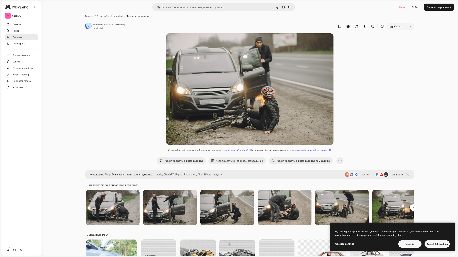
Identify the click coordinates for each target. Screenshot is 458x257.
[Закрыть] (408, 174)
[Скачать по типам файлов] (410, 26)
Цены (402, 7)
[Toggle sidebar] (35, 7)
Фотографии (116, 15)
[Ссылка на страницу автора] (88, 26)
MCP (363, 174)
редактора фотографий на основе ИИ (311, 150)
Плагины (395, 174)
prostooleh (98, 28)
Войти (414, 7)
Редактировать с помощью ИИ (183, 160)
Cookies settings (344, 243)
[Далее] (413, 207)
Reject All (410, 244)
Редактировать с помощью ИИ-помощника (303, 160)
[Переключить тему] (21, 250)
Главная (89, 15)
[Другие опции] (364, 26)
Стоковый (102, 15)
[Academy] (14, 250)
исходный (190, 40)
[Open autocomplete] (157, 7)
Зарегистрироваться (439, 7)
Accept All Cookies (437, 244)
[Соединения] (8, 250)
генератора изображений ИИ (237, 150)
